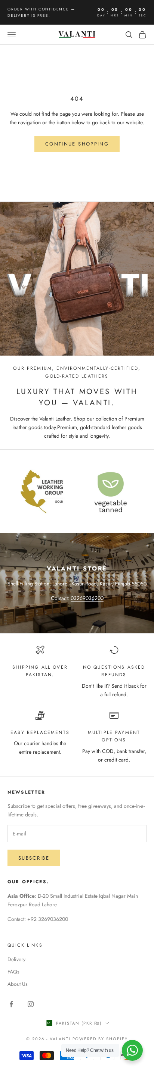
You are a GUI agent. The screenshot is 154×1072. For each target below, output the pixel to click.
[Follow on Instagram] (30, 1004)
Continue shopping (77, 143)
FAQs (13, 971)
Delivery (16, 959)
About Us (17, 984)
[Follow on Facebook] (11, 1004)
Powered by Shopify (100, 1039)
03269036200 (87, 598)
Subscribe (33, 858)
